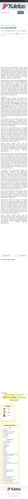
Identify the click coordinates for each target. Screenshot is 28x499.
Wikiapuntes (13, 496)
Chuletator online (10, 31)
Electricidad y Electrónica (8, 455)
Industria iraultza (22, 397)
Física (4, 449)
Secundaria (5, 430)
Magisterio (5, 460)
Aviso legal (18, 493)
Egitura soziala (9, 397)
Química (5, 450)
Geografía (5, 453)
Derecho (5, 459)
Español (5, 466)
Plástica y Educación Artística (9, 479)
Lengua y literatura (7, 442)
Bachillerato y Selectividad (9, 431)
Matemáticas (6, 446)
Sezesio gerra (14, 400)
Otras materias (6, 441)
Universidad (5, 434)
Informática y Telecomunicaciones (10, 454)
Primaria (5, 429)
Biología (5, 447)
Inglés (4, 451)
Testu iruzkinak (19, 394)
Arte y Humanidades (7, 481)
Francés (5, 464)
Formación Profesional (8, 433)
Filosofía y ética (6, 445)
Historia (13, 25)
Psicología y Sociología (8, 480)
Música (4, 474)
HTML (9, 412)
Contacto (13, 493)
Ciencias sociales (7, 458)
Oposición (5, 435)
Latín (4, 467)
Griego (4, 468)
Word (9, 409)
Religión (5, 475)
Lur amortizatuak (8, 27)
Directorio (7, 25)
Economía (5, 456)
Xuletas (9, 493)
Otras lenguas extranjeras (9, 470)
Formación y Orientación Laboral (10, 463)
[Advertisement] (14, 19)
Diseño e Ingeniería (7, 478)
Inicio (2, 25)
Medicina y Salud (7, 462)
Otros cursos (6, 437)
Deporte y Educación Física (9, 476)
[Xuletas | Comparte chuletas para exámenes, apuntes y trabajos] (14, 9)
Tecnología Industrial (7, 471)
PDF (9, 415)
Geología (5, 472)
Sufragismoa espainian (10, 394)
